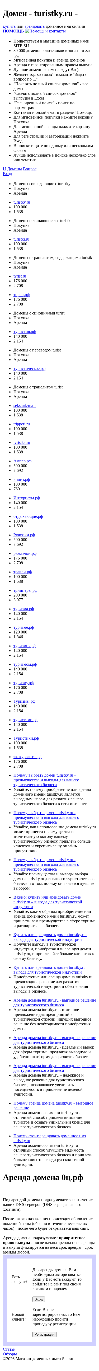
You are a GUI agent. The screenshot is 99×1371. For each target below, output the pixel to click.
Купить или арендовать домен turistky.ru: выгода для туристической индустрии (50, 937)
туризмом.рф (25, 664)
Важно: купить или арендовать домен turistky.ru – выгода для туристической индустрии (47, 902)
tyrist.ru (19, 276)
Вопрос (29, 169)
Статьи (9, 1349)
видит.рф (21, 479)
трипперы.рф (25, 590)
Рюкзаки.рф (24, 535)
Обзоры (10, 1354)
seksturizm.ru (24, 405)
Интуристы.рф (26, 498)
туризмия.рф (24, 646)
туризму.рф (23, 682)
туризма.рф (23, 609)
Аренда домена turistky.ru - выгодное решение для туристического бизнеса (54, 1002)
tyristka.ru (21, 442)
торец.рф (21, 294)
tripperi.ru (21, 424)
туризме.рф (23, 627)
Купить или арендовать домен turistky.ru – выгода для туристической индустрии (51, 969)
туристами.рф (25, 719)
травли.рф (22, 572)
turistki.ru (21, 239)
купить (9, 26)
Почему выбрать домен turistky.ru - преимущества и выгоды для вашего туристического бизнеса (46, 817)
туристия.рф (24, 331)
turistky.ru (21, 202)
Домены (14, 169)
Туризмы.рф (24, 701)
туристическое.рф (29, 368)
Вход (7, 173)
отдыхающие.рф (28, 516)
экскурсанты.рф (27, 756)
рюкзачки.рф (24, 553)
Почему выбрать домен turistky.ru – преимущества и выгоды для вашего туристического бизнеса (46, 780)
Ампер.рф (22, 461)
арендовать (35, 26)
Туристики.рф (26, 738)
